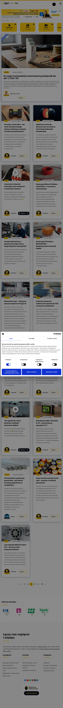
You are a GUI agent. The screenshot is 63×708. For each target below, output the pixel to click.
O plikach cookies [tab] (52, 338)
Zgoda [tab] (11, 338)
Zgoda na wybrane (31, 371)
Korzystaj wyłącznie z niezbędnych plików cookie (11, 371)
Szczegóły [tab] (31, 338)
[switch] (24, 364)
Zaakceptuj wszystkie (51, 371)
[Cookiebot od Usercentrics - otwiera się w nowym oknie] (54, 334)
